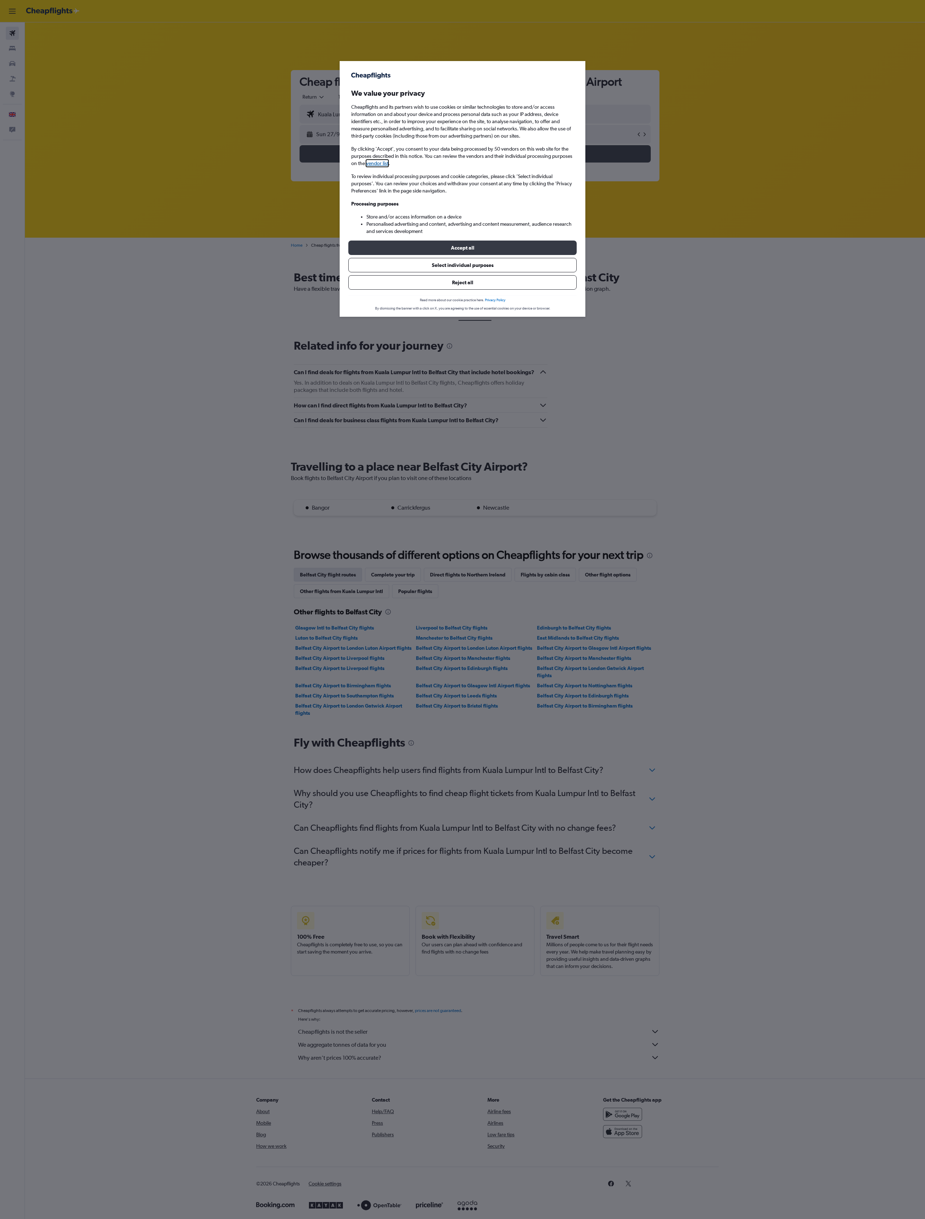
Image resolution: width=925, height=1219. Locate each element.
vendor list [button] (377, 163)
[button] (462, 248)
